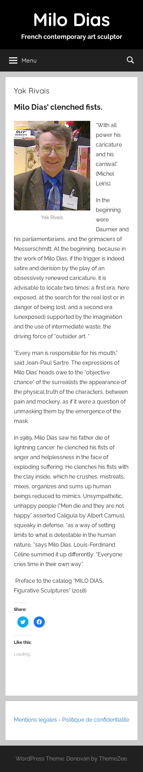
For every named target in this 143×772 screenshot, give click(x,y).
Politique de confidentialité (95, 719)
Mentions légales (35, 719)
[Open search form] (130, 59)
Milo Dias (71, 19)
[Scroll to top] (130, 759)
